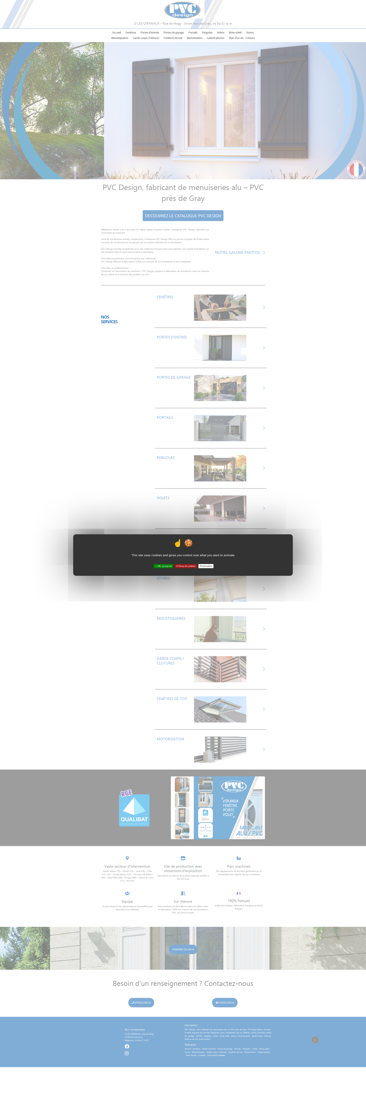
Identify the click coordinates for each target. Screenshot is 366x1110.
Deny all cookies (186, 566)
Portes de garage (174, 32)
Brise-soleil (235, 32)
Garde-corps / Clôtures (146, 38)
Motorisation (194, 38)
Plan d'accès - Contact (242, 38)
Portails (192, 32)
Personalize (206, 566)
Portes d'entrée (150, 32)
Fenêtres (131, 32)
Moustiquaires (119, 38)
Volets (220, 32)
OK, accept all (164, 566)
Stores (250, 32)
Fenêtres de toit (173, 38)
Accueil (116, 32)
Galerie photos (215, 38)
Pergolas (207, 32)
